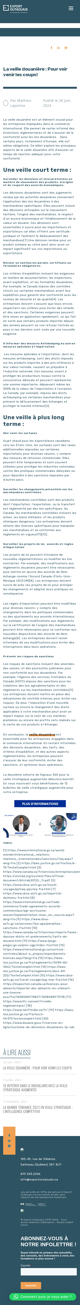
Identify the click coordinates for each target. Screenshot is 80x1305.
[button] (42, 1297)
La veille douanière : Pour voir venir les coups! (37, 1067)
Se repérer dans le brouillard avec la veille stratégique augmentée (35, 1087)
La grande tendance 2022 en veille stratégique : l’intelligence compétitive (38, 1109)
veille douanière (42, 734)
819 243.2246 (31, 1174)
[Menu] (71, 8)
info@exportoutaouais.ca (39, 1179)
